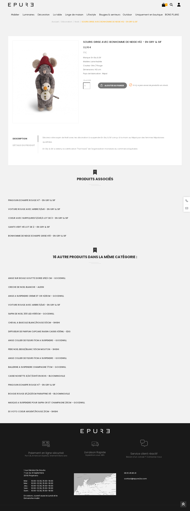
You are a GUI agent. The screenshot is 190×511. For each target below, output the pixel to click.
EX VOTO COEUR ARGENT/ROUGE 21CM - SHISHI (33, 411)
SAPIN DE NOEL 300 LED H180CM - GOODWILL (31, 313)
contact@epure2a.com (135, 478)
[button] (164, 5)
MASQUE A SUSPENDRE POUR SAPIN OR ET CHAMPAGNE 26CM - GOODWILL (46, 402)
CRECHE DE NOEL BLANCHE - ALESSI (26, 287)
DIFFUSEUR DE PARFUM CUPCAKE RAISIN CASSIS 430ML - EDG (39, 331)
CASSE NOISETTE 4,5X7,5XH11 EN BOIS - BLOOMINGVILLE (36, 375)
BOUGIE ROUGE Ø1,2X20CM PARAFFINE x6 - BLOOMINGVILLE (39, 393)
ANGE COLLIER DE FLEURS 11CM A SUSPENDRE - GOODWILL (37, 340)
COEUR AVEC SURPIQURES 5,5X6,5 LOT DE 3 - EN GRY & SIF (38, 218)
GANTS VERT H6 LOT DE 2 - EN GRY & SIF (29, 226)
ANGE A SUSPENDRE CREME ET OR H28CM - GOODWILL (36, 295)
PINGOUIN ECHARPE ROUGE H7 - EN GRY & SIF (31, 200)
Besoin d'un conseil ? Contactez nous (144, 457)
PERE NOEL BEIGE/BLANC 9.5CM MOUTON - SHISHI (33, 349)
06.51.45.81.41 (130, 473)
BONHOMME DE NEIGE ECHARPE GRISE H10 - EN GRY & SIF (37, 235)
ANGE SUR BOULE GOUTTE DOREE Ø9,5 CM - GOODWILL (36, 278)
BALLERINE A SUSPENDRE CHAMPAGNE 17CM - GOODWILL (37, 367)
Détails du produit (24, 145)
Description (20, 138)
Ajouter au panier (114, 85)
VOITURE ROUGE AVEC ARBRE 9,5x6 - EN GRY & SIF (34, 209)
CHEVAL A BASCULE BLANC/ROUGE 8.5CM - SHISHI (34, 322)
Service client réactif (143, 453)
